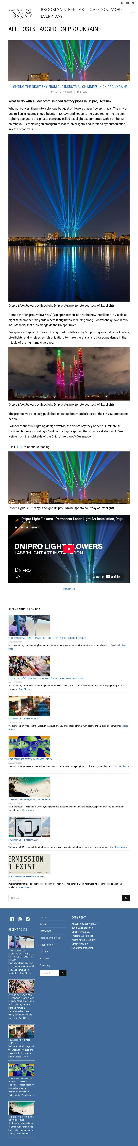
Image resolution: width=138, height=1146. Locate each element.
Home (43, 917)
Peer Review (46, 944)
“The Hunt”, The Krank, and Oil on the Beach (29, 799)
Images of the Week (50, 937)
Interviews (45, 931)
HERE (19, 447)
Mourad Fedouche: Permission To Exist (26, 877)
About (43, 924)
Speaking (45, 965)
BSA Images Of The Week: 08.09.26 (23, 840)
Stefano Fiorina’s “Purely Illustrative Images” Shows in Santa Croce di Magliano (46, 678)
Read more (69, 589)
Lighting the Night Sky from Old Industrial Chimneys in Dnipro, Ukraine (69, 87)
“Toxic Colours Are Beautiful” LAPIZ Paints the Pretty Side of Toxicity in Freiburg (47, 638)
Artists (83, 92)
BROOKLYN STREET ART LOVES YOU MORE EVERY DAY (82, 12)
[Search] (126, 898)
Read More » (24, 689)
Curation (44, 951)
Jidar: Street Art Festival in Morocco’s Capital (30, 759)
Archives (44, 958)
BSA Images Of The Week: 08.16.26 (23, 719)
